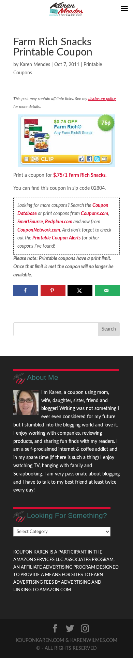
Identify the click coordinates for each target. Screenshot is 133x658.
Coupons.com (94, 213)
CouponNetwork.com (38, 230)
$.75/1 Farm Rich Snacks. (79, 175)
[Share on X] (80, 290)
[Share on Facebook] (25, 290)
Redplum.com (58, 222)
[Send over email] (107, 290)
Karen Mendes (35, 64)
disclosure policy (102, 99)
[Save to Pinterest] (53, 290)
